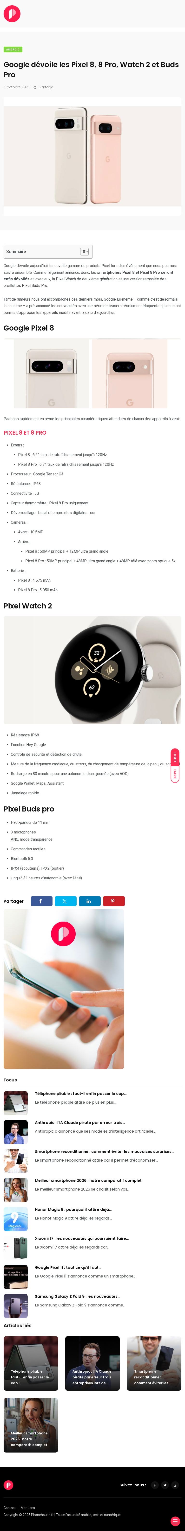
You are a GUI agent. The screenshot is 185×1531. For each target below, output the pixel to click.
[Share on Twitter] (66, 901)
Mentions (28, 1508)
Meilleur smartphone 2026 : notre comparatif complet (88, 1180)
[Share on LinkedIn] (90, 901)
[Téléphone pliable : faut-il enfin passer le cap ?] (16, 1103)
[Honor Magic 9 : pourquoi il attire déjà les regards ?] (16, 1219)
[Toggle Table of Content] (82, 251)
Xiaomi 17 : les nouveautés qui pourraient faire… (82, 1238)
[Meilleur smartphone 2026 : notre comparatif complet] (16, 1190)
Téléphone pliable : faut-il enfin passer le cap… (80, 1093)
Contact (10, 1508)
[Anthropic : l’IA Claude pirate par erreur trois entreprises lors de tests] (16, 1132)
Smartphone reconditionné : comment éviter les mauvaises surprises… (104, 1151)
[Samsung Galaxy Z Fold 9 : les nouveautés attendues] (16, 1306)
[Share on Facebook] (42, 901)
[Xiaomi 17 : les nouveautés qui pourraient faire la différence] (16, 1248)
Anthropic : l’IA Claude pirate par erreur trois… (80, 1122)
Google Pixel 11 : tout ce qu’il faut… (68, 1267)
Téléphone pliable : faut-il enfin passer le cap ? (30, 1377)
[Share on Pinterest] (114, 901)
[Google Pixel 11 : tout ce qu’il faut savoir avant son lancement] (16, 1277)
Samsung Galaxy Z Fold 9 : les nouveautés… (77, 1296)
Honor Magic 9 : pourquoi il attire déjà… (73, 1209)
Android (13, 49)
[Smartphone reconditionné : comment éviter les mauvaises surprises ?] (16, 1161)
